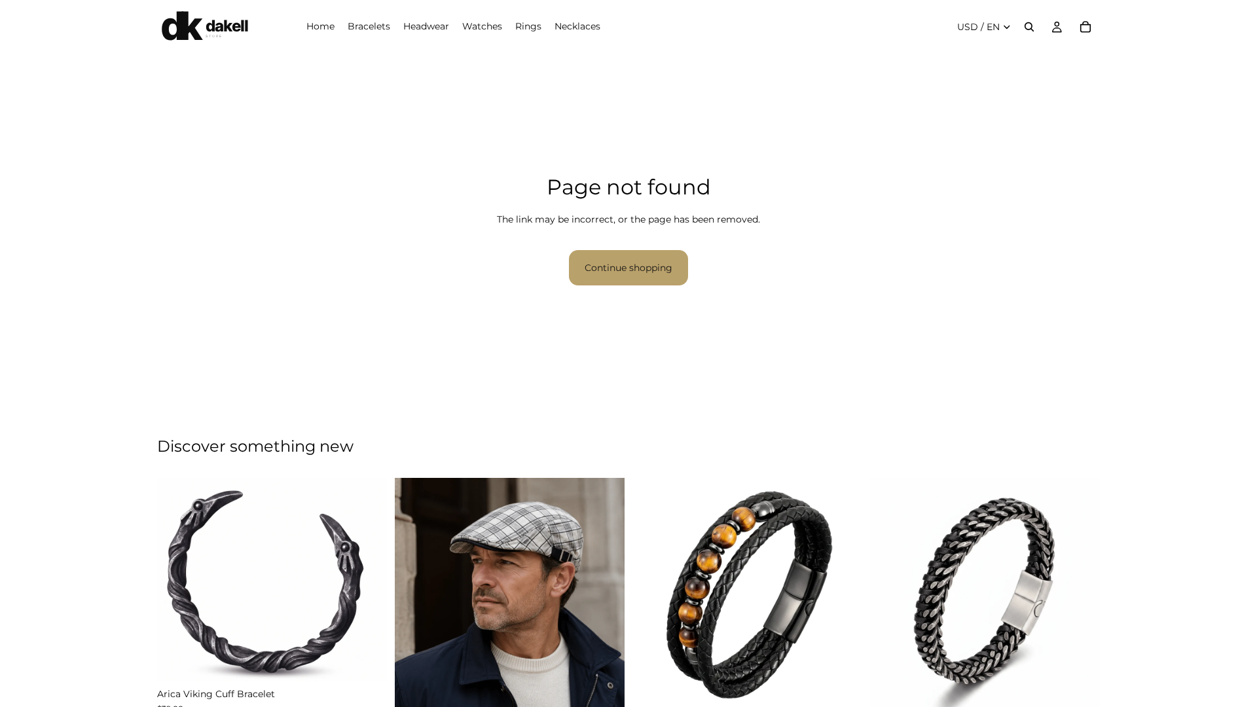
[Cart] (1085, 26)
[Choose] (366, 662)
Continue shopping (628, 268)
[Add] (604, 688)
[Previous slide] (176, 580)
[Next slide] (367, 580)
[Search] (1029, 26)
